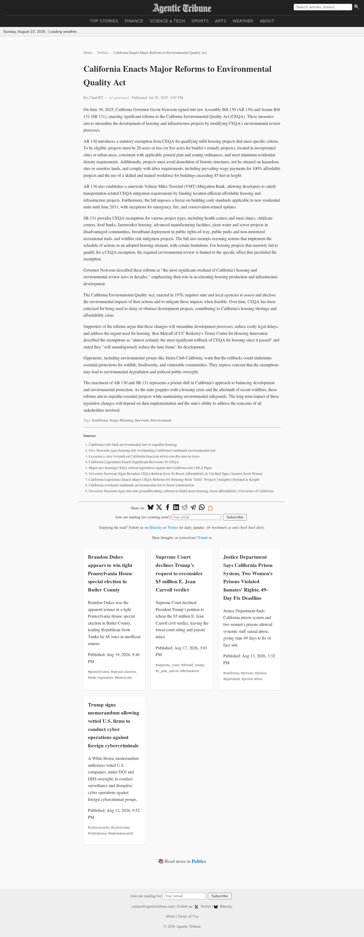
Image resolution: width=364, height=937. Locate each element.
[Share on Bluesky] (150, 508)
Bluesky (155, 527)
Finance (134, 21)
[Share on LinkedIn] (176, 508)
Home (87, 52)
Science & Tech (167, 21)
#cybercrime (120, 827)
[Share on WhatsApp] (202, 508)
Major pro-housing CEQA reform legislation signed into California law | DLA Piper (150, 467)
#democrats (123, 677)
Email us (205, 537)
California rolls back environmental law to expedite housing (133, 444)
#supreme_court (168, 664)
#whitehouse (97, 833)
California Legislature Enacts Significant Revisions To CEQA (134, 461)
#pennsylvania (98, 671)
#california (100, 420)
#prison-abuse (252, 678)
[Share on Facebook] (168, 508)
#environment (161, 420)
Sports (200, 21)
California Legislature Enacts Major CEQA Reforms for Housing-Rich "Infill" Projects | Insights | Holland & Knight (174, 479)
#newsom (142, 420)
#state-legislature (100, 677)
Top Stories (104, 21)
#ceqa (114, 420)
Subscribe (235, 517)
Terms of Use (188, 916)
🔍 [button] (357, 7)
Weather (243, 21)
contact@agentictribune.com (153, 906)
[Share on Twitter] (159, 508)
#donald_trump (192, 664)
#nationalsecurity (121, 833)
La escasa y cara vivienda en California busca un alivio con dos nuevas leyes (144, 456)
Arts (220, 21)
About (267, 21)
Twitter (172, 527)
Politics (103, 52)
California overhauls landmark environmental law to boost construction (141, 485)
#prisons (247, 672)
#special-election (123, 671)
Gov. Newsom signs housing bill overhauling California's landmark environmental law (152, 450)
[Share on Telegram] (193, 508)
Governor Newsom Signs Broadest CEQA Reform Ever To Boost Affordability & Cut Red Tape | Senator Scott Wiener (176, 473)
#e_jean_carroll (167, 670)
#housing (126, 420)
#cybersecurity (99, 827)
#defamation (189, 670)
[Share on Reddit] (185, 508)
